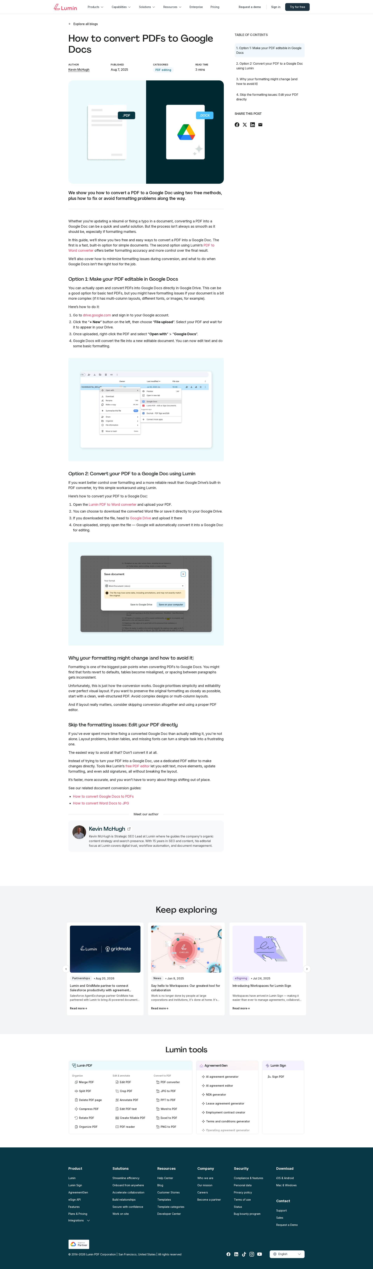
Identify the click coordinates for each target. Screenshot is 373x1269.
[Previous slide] (66, 969)
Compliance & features (248, 1178)
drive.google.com (97, 315)
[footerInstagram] (251, 1254)
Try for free (297, 7)
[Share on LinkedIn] (252, 124)
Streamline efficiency (125, 1178)
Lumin (72, 1178)
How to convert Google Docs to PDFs (103, 796)
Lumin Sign (75, 1185)
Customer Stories (168, 1192)
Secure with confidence (127, 1206)
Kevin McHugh (78, 69)
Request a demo (250, 7)
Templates (164, 1199)
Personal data (243, 1185)
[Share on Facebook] (237, 124)
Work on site (120, 1213)
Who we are (205, 1178)
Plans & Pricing (77, 1213)
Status (238, 1206)
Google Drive (140, 518)
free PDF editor (137, 766)
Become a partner (209, 1199)
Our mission (204, 1185)
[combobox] (287, 1254)
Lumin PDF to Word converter (112, 504)
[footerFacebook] (228, 1254)
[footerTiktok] (244, 1254)
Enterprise (196, 7)
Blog (160, 1185)
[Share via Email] (260, 124)
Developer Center (169, 1213)
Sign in (276, 7)
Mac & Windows (286, 1185)
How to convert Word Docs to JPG (101, 803)
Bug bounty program (247, 1213)
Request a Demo (287, 1224)
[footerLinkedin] (236, 1254)
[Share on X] (244, 124)
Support (281, 1210)
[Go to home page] (65, 7)
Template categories (170, 1206)
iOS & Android (285, 1178)
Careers (202, 1192)
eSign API (74, 1199)
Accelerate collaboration (128, 1192)
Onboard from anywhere (128, 1185)
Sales (279, 1217)
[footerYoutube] (259, 1254)
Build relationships (124, 1199)
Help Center (165, 1178)
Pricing (215, 7)
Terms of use (242, 1199)
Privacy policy (243, 1192)
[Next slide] (307, 969)
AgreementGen (78, 1192)
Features (74, 1206)
